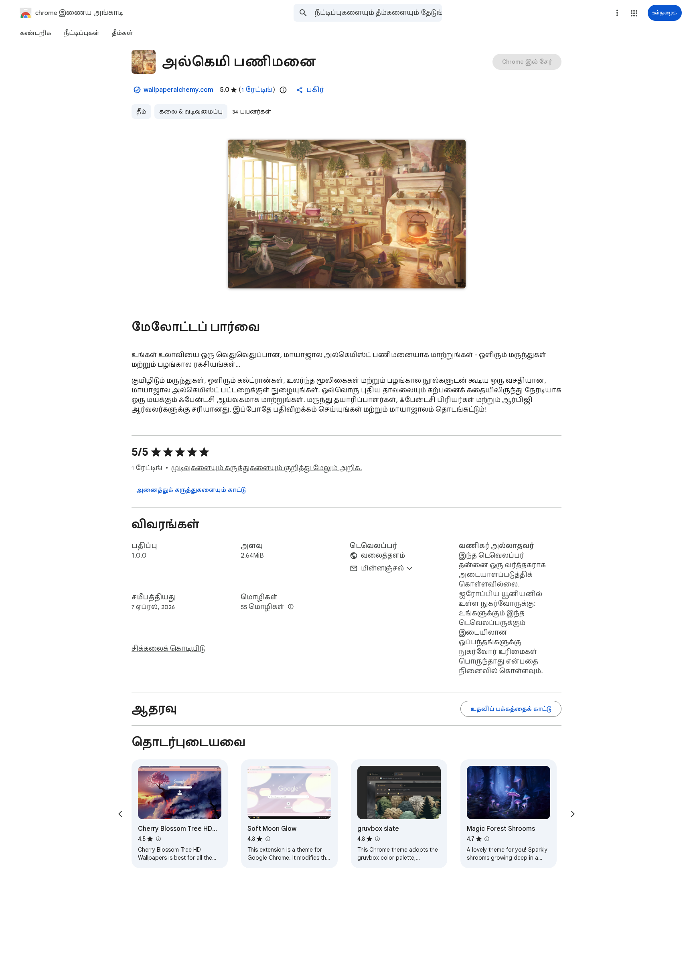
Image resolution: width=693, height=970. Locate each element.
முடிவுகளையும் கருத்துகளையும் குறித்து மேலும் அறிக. (266, 468)
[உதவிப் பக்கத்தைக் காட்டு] (510, 708)
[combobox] (378, 13)
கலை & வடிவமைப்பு (191, 111)
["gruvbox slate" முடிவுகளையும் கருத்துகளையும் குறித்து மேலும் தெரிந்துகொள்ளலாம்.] (377, 838)
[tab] (36, 33)
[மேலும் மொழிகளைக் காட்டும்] (291, 607)
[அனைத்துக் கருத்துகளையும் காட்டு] (191, 489)
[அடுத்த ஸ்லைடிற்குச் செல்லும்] (573, 814)
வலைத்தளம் (383, 556)
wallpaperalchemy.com (178, 90)
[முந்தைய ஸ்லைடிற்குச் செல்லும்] (120, 814)
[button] (634, 13)
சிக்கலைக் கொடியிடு (168, 649)
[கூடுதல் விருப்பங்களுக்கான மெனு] (617, 13)
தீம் (141, 111)
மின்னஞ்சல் (382, 568)
